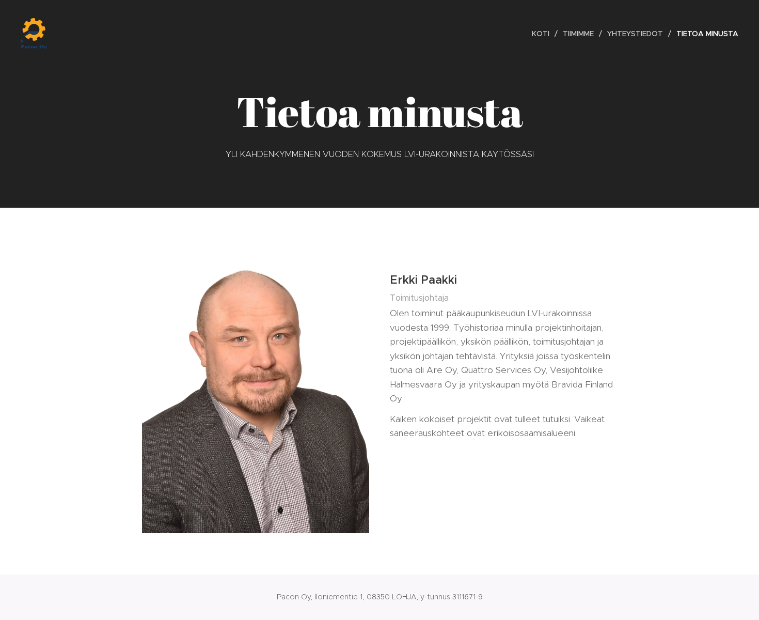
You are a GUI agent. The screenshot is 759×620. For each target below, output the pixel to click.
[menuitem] (543, 34)
